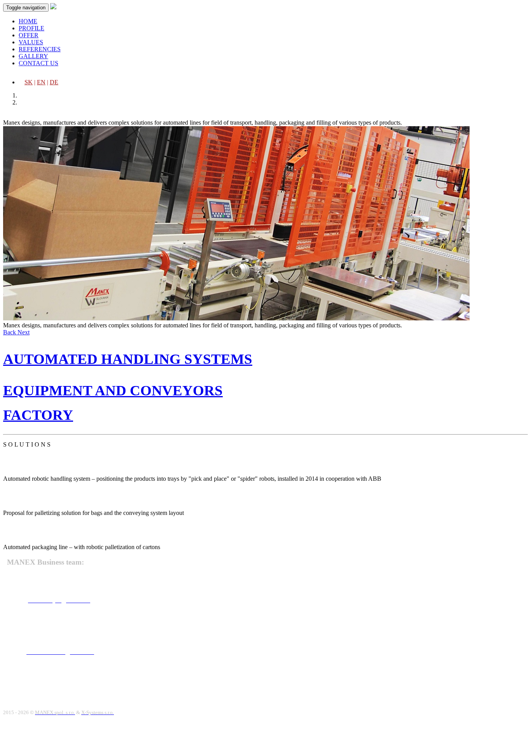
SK (28, 82)
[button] (10, 332)
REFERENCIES (40, 49)
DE (54, 82)
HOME (28, 21)
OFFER (28, 35)
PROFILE (31, 28)
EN (41, 82)
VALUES (31, 42)
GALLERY (33, 56)
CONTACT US (38, 63)
